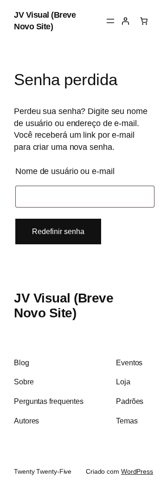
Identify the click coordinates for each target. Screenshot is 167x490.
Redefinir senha (58, 231)
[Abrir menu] (110, 21)
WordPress (137, 471)
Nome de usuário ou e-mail (84, 169)
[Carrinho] (144, 21)
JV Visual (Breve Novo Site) (63, 305)
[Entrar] (125, 21)
